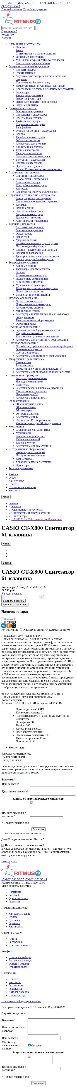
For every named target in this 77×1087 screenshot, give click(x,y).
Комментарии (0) (59, 629)
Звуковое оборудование (23, 297)
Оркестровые (24, 233)
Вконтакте (15, 891)
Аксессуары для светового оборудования (41, 355)
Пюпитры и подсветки (30, 291)
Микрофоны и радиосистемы (26, 358)
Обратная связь (18, 966)
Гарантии (14, 923)
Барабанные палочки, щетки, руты (37, 243)
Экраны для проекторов (30, 452)
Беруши (20, 272)
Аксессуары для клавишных (33, 63)
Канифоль (22, 188)
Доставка (14, 920)
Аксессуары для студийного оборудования (42, 339)
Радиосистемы (24, 365)
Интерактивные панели (30, 455)
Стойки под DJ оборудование (34, 420)
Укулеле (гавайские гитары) (33, 82)
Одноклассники (18, 898)
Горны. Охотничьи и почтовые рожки (39, 169)
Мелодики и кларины (29, 153)
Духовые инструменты (23, 108)
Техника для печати (21, 468)
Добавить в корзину (13, 601)
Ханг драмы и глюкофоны (32, 220)
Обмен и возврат (19, 963)
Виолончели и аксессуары (32, 178)
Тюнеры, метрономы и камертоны (37, 288)
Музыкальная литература (31, 275)
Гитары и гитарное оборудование (29, 66)
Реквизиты (15, 988)
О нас (12, 477)
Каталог (13, 474)
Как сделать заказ (19, 913)
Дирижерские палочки (30, 281)
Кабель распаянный (28, 439)
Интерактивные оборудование (27, 449)
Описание (12, 629)
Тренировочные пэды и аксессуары (37, 256)
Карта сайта (16, 926)
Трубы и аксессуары (28, 121)
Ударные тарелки (26, 240)
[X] (13, 625)
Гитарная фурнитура (28, 98)
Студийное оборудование (24, 326)
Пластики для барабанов (31, 246)
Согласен (36, 1045)
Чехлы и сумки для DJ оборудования (38, 423)
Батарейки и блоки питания (33, 294)
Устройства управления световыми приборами (44, 346)
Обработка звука (26, 323)
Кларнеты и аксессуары (30, 124)
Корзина (7, 34)
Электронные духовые (29, 111)
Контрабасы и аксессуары (31, 185)
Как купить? (16, 480)
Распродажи (16, 941)
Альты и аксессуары (28, 182)
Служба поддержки (35, 9)
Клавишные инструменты (24, 43)
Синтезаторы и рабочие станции (36, 53)
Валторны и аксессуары (30, 159)
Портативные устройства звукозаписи (39, 368)
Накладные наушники (29, 381)
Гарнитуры (22, 384)
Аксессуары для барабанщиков (35, 259)
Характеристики (33, 629)
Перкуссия (22, 236)
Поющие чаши (25, 207)
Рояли (19, 50)
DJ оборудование (19, 400)
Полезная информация (22, 487)
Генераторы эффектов (29, 349)
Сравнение (9, 31)
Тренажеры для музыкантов (33, 268)
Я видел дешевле (11, 593)
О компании (16, 985)
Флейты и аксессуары (29, 117)
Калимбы (21, 204)
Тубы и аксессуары (27, 149)
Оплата (13, 916)
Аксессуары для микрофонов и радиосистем (43, 371)
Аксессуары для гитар (29, 95)
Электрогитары (25, 72)
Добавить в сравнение (15, 604)
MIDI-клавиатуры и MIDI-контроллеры (40, 59)
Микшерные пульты (28, 310)
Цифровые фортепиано (30, 56)
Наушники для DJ (27, 394)
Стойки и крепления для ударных (36, 249)
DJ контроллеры (26, 407)
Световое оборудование (23, 342)
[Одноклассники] (8, 625)
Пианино (21, 47)
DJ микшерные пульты (30, 404)
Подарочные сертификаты (32, 278)
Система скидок (18, 945)
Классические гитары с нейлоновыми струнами (45, 88)
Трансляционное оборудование (35, 320)
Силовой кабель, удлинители (33, 429)
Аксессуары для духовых (31, 143)
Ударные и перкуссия (22, 223)
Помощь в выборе (20, 957)
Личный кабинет (11, 9)
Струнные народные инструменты (37, 201)
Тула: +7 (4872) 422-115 (20, 2)
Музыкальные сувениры (31, 285)
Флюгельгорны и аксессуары (33, 156)
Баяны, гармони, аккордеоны (33, 198)
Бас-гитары (23, 92)
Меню (6, 497)
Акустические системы (30, 307)
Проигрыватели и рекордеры (33, 304)
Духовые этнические (28, 217)
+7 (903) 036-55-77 (51, 2)
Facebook (14, 895)
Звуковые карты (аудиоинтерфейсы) (38, 330)
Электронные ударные (29, 230)
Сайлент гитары (26, 69)
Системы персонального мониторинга (39, 387)
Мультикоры (23, 432)
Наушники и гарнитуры (23, 375)
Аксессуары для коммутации (33, 445)
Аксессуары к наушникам (31, 397)
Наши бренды (17, 995)
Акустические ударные (30, 227)
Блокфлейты (23, 127)
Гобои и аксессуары (28, 140)
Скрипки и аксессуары (30, 175)
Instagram (14, 901)
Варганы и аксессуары (29, 214)
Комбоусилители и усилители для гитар (40, 85)
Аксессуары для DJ (27, 416)
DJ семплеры (24, 410)
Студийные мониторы (29, 333)
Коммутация (16, 426)
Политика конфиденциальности (21, 1001)
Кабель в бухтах (25, 442)
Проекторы (23, 465)
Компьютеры (24, 458)
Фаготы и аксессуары (29, 162)
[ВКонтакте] (3, 625)
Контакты (15, 490)
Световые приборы (27, 352)
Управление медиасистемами (34, 461)
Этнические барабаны (29, 211)
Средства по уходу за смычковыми (37, 191)
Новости (14, 484)
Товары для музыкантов (23, 262)
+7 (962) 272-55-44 (36, 879)
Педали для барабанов (29, 252)
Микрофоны (23, 362)
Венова (20, 133)
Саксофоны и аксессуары (31, 114)
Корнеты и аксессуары (29, 146)
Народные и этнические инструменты (32, 194)
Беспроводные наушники (31, 378)
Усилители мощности (29, 301)
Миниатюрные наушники (31, 391)
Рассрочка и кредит (20, 960)
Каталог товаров (19, 991)
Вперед (7, 562)
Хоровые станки (26, 265)
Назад (6, 543)
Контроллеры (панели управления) (37, 336)
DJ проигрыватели (27, 413)
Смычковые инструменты (24, 172)
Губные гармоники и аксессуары (36, 130)
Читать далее (9, 861)
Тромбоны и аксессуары (30, 137)
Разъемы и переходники (30, 436)
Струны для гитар (27, 104)
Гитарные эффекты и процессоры (36, 101)
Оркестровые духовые (29, 166)
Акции (13, 938)
